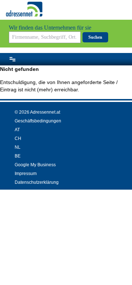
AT (17, 129)
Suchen (95, 37)
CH (18, 138)
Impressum (26, 173)
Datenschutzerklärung (37, 182)
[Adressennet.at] (24, 9)
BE (18, 156)
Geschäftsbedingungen (38, 120)
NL (18, 147)
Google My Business (35, 164)
